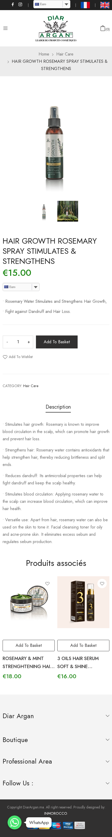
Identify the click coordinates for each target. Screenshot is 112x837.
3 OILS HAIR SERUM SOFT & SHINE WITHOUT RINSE (78, 666)
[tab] (58, 407)
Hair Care (30, 385)
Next (105, 142)
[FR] (85, 5)
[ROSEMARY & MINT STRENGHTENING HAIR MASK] (29, 602)
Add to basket (57, 342)
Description (58, 407)
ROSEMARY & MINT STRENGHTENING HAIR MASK (28, 666)
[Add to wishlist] (47, 583)
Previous (6, 142)
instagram (20, 4)
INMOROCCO (55, 813)
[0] (102, 28)
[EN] (104, 5)
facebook (13, 4)
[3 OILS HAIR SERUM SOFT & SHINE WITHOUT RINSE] (83, 602)
